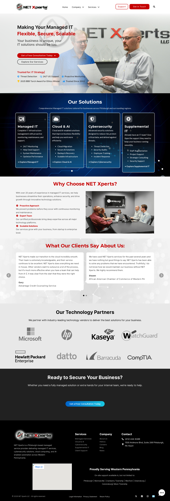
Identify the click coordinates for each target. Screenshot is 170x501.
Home (65, 7)
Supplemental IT (82, 447)
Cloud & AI (79, 441)
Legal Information (75, 497)
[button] (83, 295)
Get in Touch (139, 6)
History (102, 441)
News (102, 450)
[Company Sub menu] (83, 7)
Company (76, 7)
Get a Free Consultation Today (37, 55)
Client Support (81, 450)
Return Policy (105, 497)
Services (92, 7)
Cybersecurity (81, 444)
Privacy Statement (90, 497)
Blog (101, 447)
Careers (103, 444)
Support (122, 6)
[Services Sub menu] (99, 7)
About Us (103, 439)
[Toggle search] (154, 6)
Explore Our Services (32, 62)
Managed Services (83, 439)
